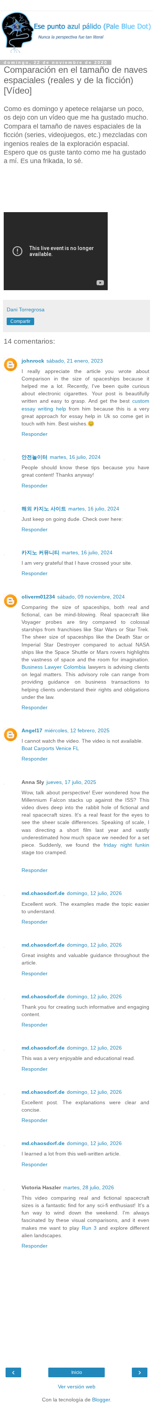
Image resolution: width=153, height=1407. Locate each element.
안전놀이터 (35, 457)
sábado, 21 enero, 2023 (74, 361)
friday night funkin (126, 845)
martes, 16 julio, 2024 (75, 457)
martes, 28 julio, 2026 (88, 1187)
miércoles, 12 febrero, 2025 (77, 730)
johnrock (33, 361)
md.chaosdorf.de (43, 893)
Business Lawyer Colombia (54, 667)
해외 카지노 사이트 (44, 509)
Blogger (101, 1400)
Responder (35, 434)
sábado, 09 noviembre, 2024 (91, 597)
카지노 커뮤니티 (40, 552)
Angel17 (32, 730)
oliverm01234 (38, 597)
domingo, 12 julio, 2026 (94, 893)
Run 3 (89, 1228)
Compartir (20, 321)
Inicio (76, 1372)
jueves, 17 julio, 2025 (71, 782)
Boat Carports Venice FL (50, 748)
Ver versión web (76, 1387)
